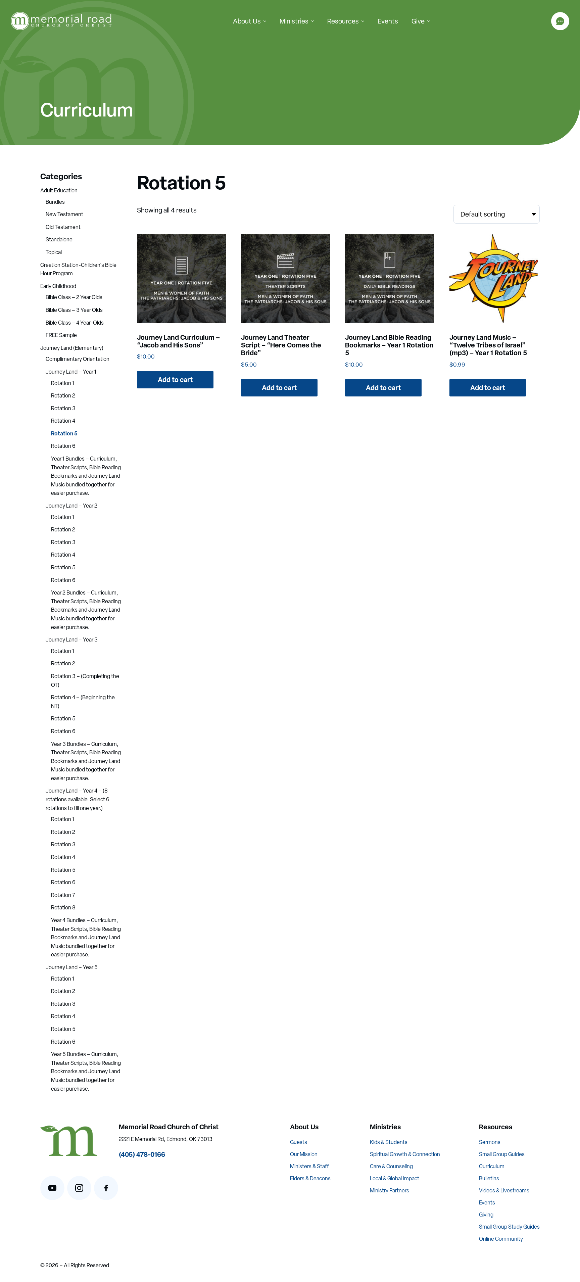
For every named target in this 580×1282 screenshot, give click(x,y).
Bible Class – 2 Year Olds (74, 297)
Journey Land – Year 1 (71, 371)
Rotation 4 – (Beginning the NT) (83, 702)
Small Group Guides (502, 1154)
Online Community (501, 1238)
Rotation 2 (63, 395)
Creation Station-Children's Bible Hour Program (78, 269)
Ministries (294, 21)
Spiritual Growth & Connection (405, 1154)
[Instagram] (79, 1188)
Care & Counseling (391, 1166)
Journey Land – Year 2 (71, 505)
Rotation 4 (63, 420)
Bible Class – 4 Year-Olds (75, 322)
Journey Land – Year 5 (72, 967)
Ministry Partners (389, 1190)
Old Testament (63, 227)
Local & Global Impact (394, 1178)
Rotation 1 (62, 383)
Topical (54, 252)
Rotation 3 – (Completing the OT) (85, 681)
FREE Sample (61, 335)
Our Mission (304, 1154)
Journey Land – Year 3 (72, 639)
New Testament (64, 214)
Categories (61, 176)
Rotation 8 (63, 907)
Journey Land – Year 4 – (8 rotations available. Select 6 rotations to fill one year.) (77, 799)
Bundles (55, 201)
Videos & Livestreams (504, 1190)
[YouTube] (52, 1188)
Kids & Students (388, 1142)
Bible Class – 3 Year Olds (74, 310)
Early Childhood (58, 286)
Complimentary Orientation (77, 359)
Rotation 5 (64, 433)
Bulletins (489, 1178)
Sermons (489, 1142)
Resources (343, 21)
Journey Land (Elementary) (71, 347)
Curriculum (491, 1166)
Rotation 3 (63, 408)
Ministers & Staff (309, 1166)
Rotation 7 (63, 895)
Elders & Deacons (310, 1178)
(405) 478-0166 (142, 1154)
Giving (486, 1214)
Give (418, 21)
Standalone (59, 239)
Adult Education (59, 190)
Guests (298, 1142)
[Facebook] (106, 1188)
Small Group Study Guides (509, 1226)
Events (388, 21)
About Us (247, 21)
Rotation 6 (63, 445)
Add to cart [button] (175, 379)
